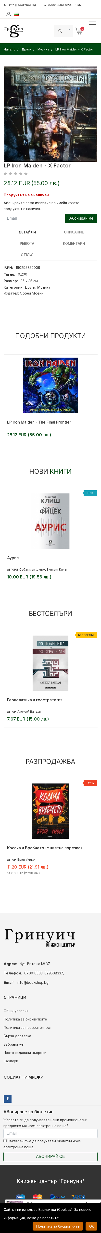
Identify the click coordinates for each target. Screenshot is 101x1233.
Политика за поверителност (28, 1027)
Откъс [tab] (27, 255)
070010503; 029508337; (65, 5)
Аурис (13, 557)
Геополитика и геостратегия (35, 699)
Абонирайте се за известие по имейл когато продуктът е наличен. (41, 206)
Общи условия (16, 1011)
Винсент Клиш (57, 569)
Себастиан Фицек (32, 569)
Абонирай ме (81, 218)
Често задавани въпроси (25, 1053)
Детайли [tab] (27, 232)
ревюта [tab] (27, 243)
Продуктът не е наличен (26, 195)
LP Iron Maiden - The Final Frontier (39, 422)
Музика (43, 287)
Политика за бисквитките (25, 1019)
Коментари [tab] (74, 243)
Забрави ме (13, 1044)
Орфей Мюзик (31, 293)
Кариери (11, 1061)
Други (30, 287)
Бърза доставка (17, 1036)
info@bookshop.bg (22, 5)
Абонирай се (50, 1156)
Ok (91, 1226)
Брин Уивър (26, 859)
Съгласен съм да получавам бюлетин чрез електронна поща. (42, 1144)
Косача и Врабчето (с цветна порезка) (44, 847)
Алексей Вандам (29, 711)
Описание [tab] (74, 232)
